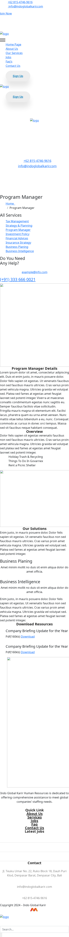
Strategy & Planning (19, 225)
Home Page (13, 44)
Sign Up (18, 76)
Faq (34, 824)
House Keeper (34, 835)
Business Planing (17, 247)
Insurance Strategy (18, 242)
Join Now (6, 13)
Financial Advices (17, 238)
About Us (12, 49)
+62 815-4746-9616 (20, 2)
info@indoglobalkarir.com (25, 6)
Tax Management (17, 221)
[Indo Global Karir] (4, 33)
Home (10, 204)
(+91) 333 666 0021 (18, 279)
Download (28, 636)
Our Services (14, 53)
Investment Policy (17, 234)
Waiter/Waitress (34, 844)
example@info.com (34, 272)
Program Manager (18, 230)
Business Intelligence (20, 251)
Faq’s (9, 61)
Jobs (8, 57)
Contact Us (13, 66)
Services (34, 817)
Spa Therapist (34, 854)
